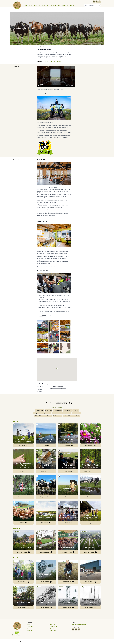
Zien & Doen (37, 5)
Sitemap (77, 641)
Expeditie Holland (46, 413)
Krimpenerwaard (58, 410)
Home (26, 5)
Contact (59, 61)
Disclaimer (82, 641)
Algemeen (46, 61)
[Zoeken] (99, 5)
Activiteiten (52, 61)
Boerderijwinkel (68, 410)
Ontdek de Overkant (40, 415)
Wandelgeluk (77, 415)
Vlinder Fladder (68, 415)
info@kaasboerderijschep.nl (56, 386)
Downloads (29, 630)
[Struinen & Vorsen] (17, 629)
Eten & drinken (53, 626)
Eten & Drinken (53, 5)
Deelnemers (44, 46)
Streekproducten (58, 415)
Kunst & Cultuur (57, 413)
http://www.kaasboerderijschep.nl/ (58, 388)
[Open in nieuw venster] (94, 1)
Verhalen (16, 558)
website (57, 217)
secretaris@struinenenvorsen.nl (79, 624)
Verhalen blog (65, 5)
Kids (59, 5)
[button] (57, 369)
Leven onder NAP (67, 413)
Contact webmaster (90, 641)
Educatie (76, 410)
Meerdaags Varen (77, 413)
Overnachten (45, 5)
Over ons (72, 5)
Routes (30, 5)
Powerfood (49, 415)
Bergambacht (37, 413)
